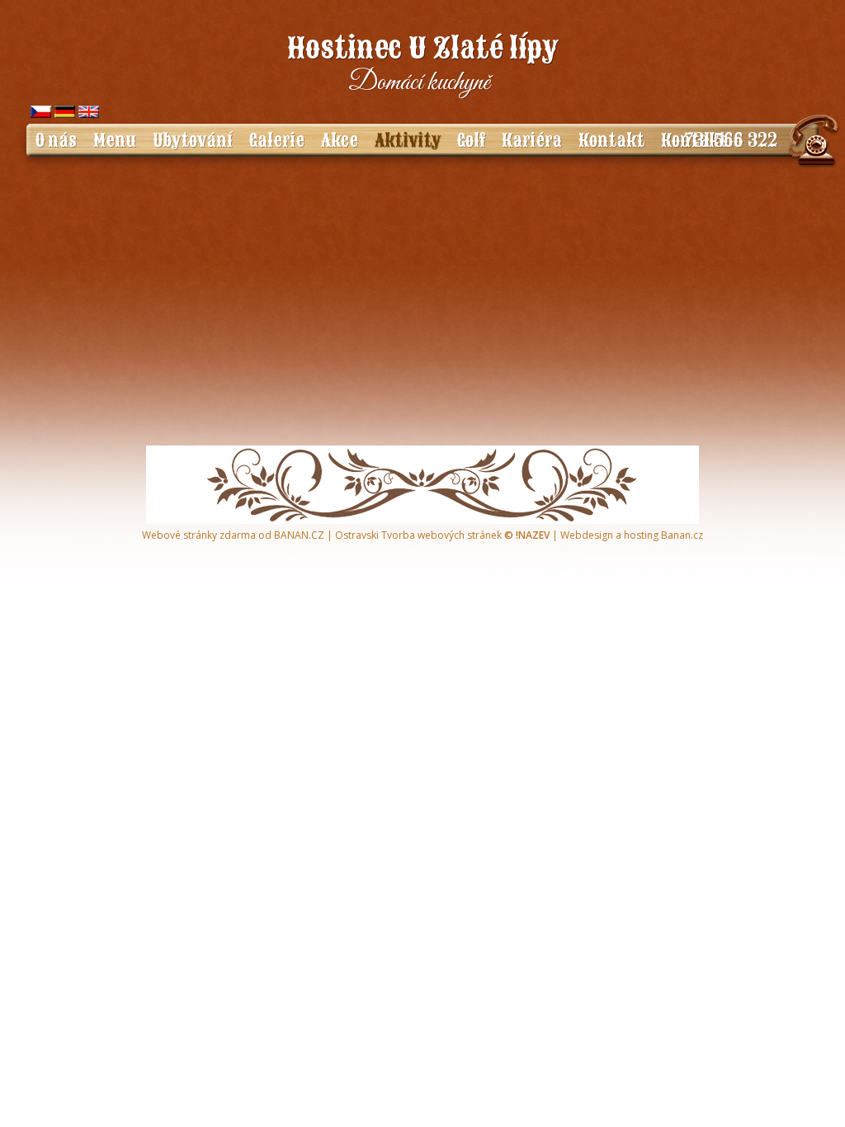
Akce (339, 140)
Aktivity (408, 140)
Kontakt (611, 140)
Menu (114, 140)
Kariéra (532, 140)
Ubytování (193, 140)
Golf (471, 140)
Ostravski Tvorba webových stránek (418, 535)
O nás (56, 140)
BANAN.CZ (299, 535)
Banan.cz (682, 535)
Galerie (276, 140)
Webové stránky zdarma (199, 535)
